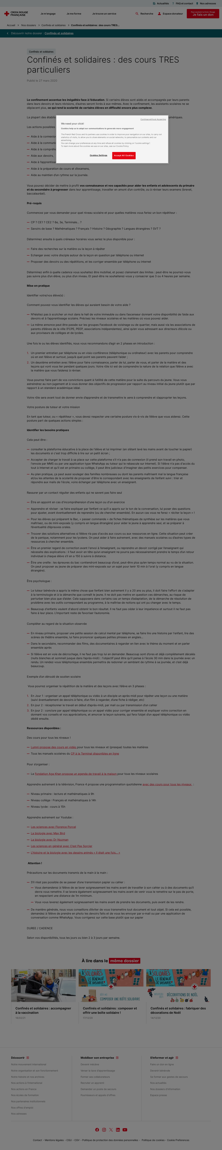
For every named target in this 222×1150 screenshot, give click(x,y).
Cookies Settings (98, 155)
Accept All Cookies (124, 155)
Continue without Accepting (153, 119)
